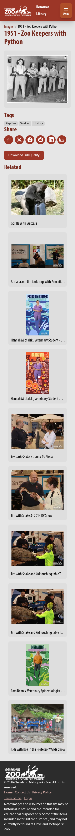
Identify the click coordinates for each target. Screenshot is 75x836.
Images (8, 27)
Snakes (24, 123)
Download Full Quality (24, 155)
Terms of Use (12, 798)
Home (8, 792)
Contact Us (22, 792)
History (38, 123)
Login (28, 798)
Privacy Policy (42, 792)
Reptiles (11, 123)
